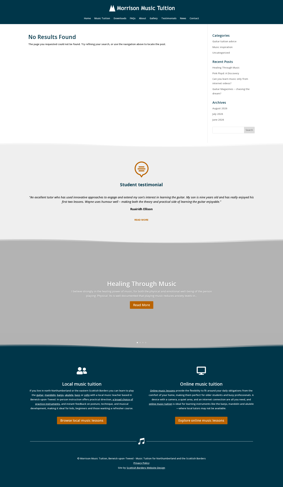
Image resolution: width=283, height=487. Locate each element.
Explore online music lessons (201, 420)
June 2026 (218, 119)
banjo (60, 395)
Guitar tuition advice (224, 41)
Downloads (120, 18)
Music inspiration (222, 47)
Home (87, 18)
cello (87, 395)
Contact (194, 18)
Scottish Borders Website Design (146, 467)
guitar (39, 395)
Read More (141, 305)
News (183, 18)
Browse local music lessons (81, 420)
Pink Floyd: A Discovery (225, 73)
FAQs (132, 18)
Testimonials (168, 18)
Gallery (154, 18)
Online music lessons (162, 390)
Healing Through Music (226, 67)
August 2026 (219, 108)
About (142, 18)
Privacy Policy (141, 463)
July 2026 (217, 113)
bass (77, 395)
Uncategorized (221, 52)
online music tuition (160, 403)
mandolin (50, 395)
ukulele (69, 395)
